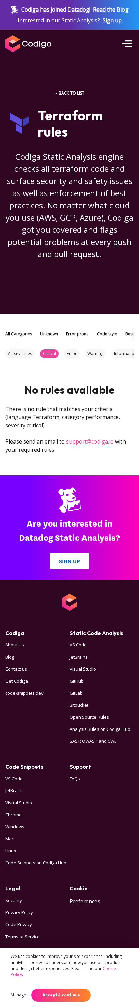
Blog (9, 657)
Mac (9, 839)
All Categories (18, 334)
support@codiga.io (90, 441)
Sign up (112, 20)
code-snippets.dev (24, 693)
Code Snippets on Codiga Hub (35, 863)
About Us (14, 645)
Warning (95, 353)
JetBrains (79, 657)
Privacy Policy (19, 912)
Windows (14, 827)
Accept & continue (61, 995)
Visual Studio (83, 669)
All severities (20, 353)
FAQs (75, 779)
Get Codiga (16, 681)
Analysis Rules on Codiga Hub (100, 729)
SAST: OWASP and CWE (93, 741)
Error (72, 353)
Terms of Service (22, 936)
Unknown (49, 334)
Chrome (13, 814)
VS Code (78, 645)
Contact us (16, 669)
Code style (107, 334)
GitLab (76, 693)
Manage (18, 995)
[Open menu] (127, 43)
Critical (49, 353)
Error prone (77, 334)
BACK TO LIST (71, 93)
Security (13, 900)
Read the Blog (111, 9)
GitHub (77, 681)
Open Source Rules (89, 717)
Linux (10, 851)
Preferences (85, 901)
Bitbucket (79, 705)
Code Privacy (18, 924)
